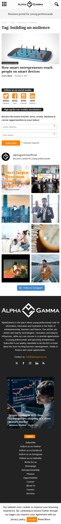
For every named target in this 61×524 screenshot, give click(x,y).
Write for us (30, 462)
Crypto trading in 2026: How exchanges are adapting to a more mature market (30, 418)
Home (4, 22)
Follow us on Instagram (30, 454)
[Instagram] (30, 363)
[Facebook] (24, 363)
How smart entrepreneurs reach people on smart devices (27, 69)
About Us (30, 485)
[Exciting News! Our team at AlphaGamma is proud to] (45, 179)
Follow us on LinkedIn (30, 458)
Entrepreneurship (10, 63)
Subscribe (30, 442)
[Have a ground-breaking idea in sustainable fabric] (16, 238)
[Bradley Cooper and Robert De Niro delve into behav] (45, 238)
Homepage (30, 466)
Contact (30, 481)
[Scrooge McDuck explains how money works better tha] (16, 268)
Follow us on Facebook (30, 450)
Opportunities (30, 477)
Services (30, 493)
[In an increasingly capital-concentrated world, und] (16, 179)
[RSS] (44, 363)
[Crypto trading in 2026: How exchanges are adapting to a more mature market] (30, 404)
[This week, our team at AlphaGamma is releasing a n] (45, 268)
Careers (30, 489)
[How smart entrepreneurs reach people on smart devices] (30, 48)
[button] (56, 4)
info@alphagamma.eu (36, 357)
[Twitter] (17, 363)
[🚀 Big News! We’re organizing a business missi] (16, 209)
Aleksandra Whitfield (17, 425)
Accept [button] (32, 519)
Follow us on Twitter (30, 446)
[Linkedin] (37, 363)
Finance (30, 473)
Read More (44, 519)
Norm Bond (7, 76)
